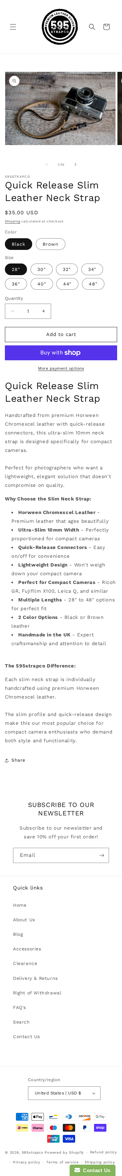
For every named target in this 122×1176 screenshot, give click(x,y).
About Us (24, 919)
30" (41, 269)
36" (16, 283)
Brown (51, 244)
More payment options (61, 368)
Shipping (12, 221)
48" (93, 283)
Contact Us (26, 1036)
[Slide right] (75, 164)
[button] (13, 27)
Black (18, 244)
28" (16, 269)
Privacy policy (26, 1162)
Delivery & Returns (35, 978)
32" (67, 269)
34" (92, 269)
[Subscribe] (101, 855)
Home (19, 905)
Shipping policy (100, 1162)
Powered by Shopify (64, 1152)
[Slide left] (47, 164)
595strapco (33, 1152)
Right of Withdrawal (37, 992)
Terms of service (62, 1162)
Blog (18, 934)
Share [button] (18, 760)
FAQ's (19, 1007)
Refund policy (103, 1152)
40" (41, 283)
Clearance (25, 963)
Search (21, 1022)
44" (67, 283)
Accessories (27, 948)
